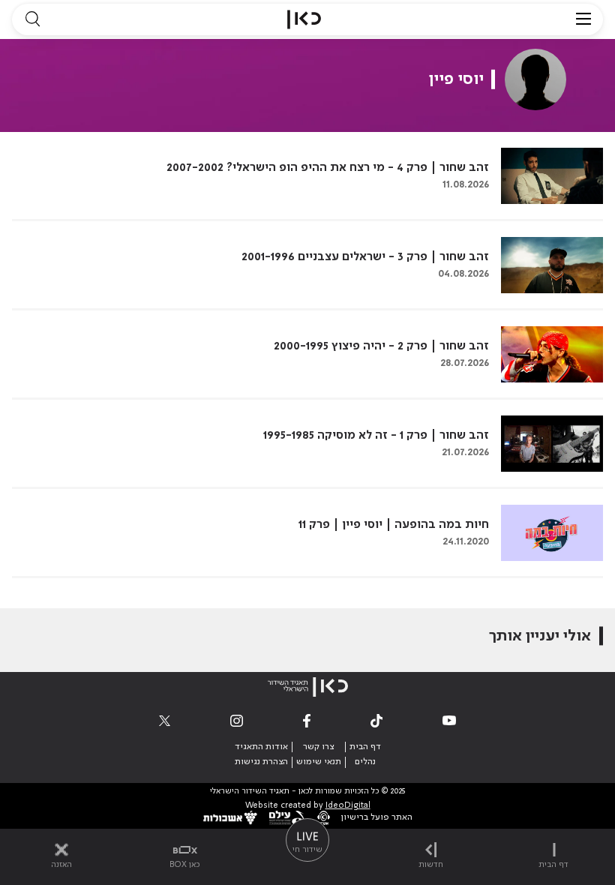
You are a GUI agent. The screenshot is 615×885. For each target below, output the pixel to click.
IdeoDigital (348, 806)
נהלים (365, 762)
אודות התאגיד (261, 747)
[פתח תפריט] (583, 19)
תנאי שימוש (318, 762)
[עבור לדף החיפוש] (32, 19)
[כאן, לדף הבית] (304, 19)
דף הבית (365, 747)
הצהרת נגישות (261, 762)
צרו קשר (318, 747)
